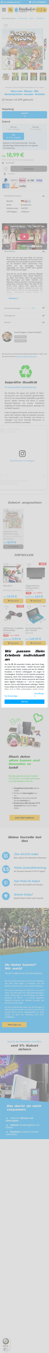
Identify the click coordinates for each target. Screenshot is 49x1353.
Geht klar (24, 701)
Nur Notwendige (11, 696)
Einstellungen (39, 694)
